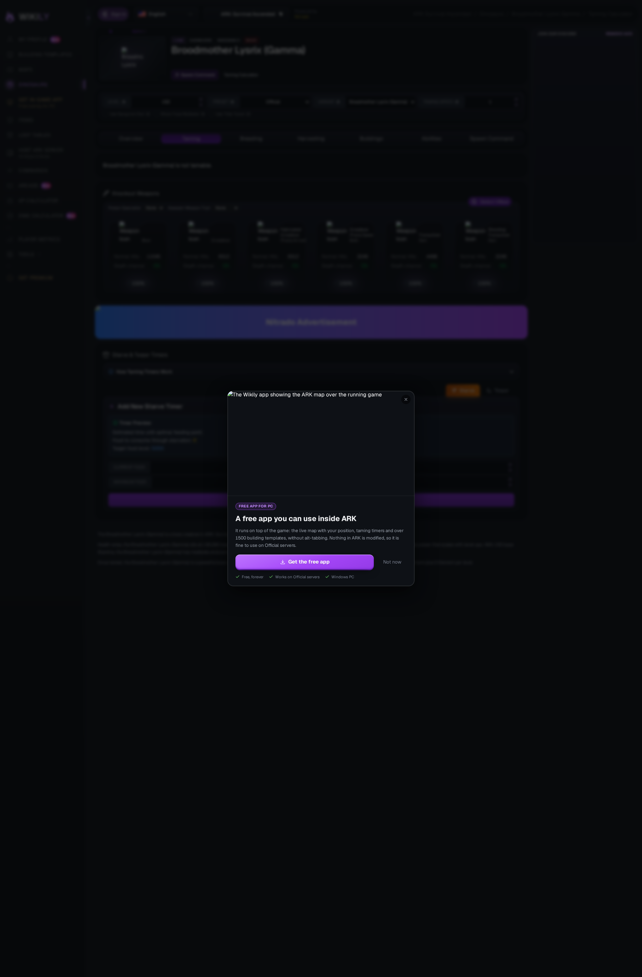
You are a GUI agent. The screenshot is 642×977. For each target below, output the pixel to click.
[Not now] (406, 399)
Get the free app (309, 561)
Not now (392, 562)
